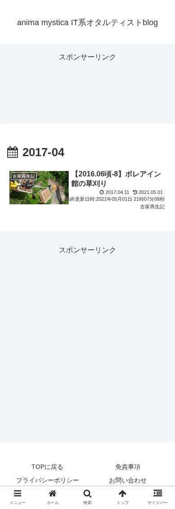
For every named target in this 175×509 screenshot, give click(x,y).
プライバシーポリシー (47, 480)
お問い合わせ (128, 480)
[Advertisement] (87, 86)
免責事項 (127, 466)
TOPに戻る (47, 466)
